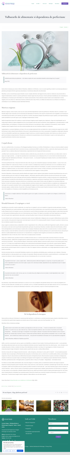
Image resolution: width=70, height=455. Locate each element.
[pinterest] (5, 440)
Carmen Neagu (5, 386)
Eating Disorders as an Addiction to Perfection (21, 380)
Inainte (65, 27)
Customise (7, 450)
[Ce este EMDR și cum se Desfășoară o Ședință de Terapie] (26, 405)
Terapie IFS (28, 428)
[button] (2, 406)
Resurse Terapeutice (30, 422)
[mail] (15, 440)
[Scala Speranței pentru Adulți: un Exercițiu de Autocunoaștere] (43, 405)
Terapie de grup (29, 425)
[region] (13, 447)
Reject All (13, 450)
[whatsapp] (12, 440)
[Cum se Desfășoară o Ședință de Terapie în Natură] (9, 405)
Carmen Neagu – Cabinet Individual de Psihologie (33, 446)
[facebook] (2, 440)
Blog (15, 386)
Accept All (20, 450)
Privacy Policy (49, 446)
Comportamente (18, 386)
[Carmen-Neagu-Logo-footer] (7, 418)
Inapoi (61, 27)
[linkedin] (7, 440)
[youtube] (9, 440)
